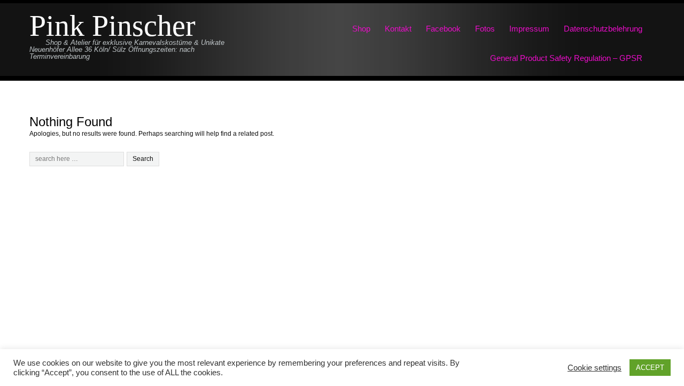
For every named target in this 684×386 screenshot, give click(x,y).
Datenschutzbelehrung (603, 28)
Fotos (485, 28)
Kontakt (398, 28)
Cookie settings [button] (594, 368)
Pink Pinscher (112, 26)
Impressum (529, 28)
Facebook (443, 28)
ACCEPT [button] (650, 368)
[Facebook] (342, 327)
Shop (361, 28)
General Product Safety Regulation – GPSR (566, 58)
